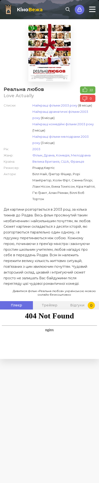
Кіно (30, 9)
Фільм (37, 155)
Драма (49, 155)
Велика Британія (45, 161)
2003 (36, 149)
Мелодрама (81, 155)
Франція (77, 161)
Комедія (62, 155)
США (65, 161)
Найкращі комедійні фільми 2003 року (63, 124)
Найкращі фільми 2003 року (54, 105)
